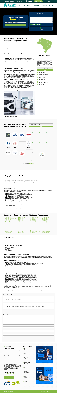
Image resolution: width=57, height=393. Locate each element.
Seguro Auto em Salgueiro (21, 231)
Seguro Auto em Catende (33, 229)
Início (20, 5)
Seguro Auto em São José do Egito (46, 231)
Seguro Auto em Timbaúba (33, 221)
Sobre (24, 5)
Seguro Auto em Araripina (21, 218)
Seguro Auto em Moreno (20, 230)
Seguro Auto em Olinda (8, 219)
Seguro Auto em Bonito (45, 220)
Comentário (5, 314)
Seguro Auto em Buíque (32, 218)
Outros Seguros (36, 5)
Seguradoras (44, 5)
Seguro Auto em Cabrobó (45, 229)
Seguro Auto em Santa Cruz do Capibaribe (10, 230)
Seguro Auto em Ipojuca (8, 232)
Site (3, 333)
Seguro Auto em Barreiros (33, 230)
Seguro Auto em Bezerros (21, 232)
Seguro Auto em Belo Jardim (21, 222)
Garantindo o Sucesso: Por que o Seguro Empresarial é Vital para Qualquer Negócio (43, 364)
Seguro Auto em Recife (8, 217)
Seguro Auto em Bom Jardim (45, 217)
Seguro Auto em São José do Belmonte (46, 230)
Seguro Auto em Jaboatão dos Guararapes (10, 218)
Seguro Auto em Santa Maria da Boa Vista (35, 231)
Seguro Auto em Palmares (21, 229)
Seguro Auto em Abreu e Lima (9, 231)
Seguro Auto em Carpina (20, 220)
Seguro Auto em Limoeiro (33, 220)
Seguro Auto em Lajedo (32, 232)
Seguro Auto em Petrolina (8, 221)
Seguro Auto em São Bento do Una (34, 217)
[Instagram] (29, 1)
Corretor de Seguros (7, 362)
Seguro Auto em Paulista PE (8, 222)
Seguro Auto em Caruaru (8, 220)
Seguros (29, 5)
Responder (7, 300)
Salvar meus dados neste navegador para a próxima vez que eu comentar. (16, 336)
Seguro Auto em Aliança (45, 218)
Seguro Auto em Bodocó (45, 219)
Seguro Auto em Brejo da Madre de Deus (34, 222)
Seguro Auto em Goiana (20, 221)
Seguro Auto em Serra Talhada (21, 217)
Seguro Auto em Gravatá (20, 219)
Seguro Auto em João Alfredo (45, 232)
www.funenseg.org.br (31, 163)
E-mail (4, 329)
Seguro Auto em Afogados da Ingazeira (46, 221)
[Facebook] (26, 1)
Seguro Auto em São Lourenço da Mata (10, 229)
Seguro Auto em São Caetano (45, 222)
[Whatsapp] (41, 28)
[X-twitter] (31, 1)
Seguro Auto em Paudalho (33, 219)
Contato (51, 5)
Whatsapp (41, 29)
